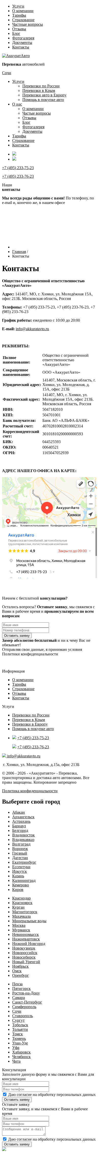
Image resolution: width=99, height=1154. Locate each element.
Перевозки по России (41, 86)
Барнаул (19, 826)
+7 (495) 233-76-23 (18, 176)
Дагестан (20, 858)
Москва (18, 925)
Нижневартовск (26, 939)
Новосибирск (24, 957)
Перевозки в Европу (30, 724)
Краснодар (21, 898)
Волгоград (21, 844)
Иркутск (19, 871)
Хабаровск (21, 1052)
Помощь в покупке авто (43, 99)
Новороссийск (24, 953)
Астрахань (21, 821)
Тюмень (19, 1038)
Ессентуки (21, 867)
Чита (16, 1061)
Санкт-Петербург (27, 1002)
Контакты (20, 47)
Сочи (6, 73)
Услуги (18, 6)
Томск (17, 1034)
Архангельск (23, 817)
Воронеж (20, 849)
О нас (17, 104)
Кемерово (20, 885)
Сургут (18, 1020)
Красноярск (22, 903)
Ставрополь (22, 1016)
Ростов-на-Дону (26, 993)
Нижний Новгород (28, 943)
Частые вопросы (36, 113)
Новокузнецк (23, 948)
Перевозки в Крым (38, 90)
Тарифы (19, 15)
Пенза (17, 984)
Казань (18, 876)
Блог (16, 33)
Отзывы (19, 29)
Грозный (19, 853)
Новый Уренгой (26, 962)
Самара (18, 997)
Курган (18, 907)
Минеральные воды (29, 921)
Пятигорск (21, 988)
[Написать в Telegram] (49, 1149)
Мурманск (21, 930)
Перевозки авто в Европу (44, 95)
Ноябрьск (20, 966)
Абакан (18, 812)
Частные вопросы (27, 24)
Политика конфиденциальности (30, 791)
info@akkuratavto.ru (32, 329)
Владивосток (23, 835)
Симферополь (24, 1007)
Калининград (24, 880)
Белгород (20, 830)
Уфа (15, 1047)
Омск (17, 971)
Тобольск (20, 1025)
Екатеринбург (24, 862)
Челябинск (21, 1057)
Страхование (23, 20)
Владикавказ (23, 839)
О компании (23, 11)
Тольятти (20, 1029)
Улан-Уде (20, 1043)
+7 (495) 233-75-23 (18, 168)
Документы (22, 42)
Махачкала (21, 916)
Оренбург (20, 975)
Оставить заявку (17, 635)
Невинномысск (25, 934)
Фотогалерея (23, 38)
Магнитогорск (24, 912)
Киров (17, 889)
